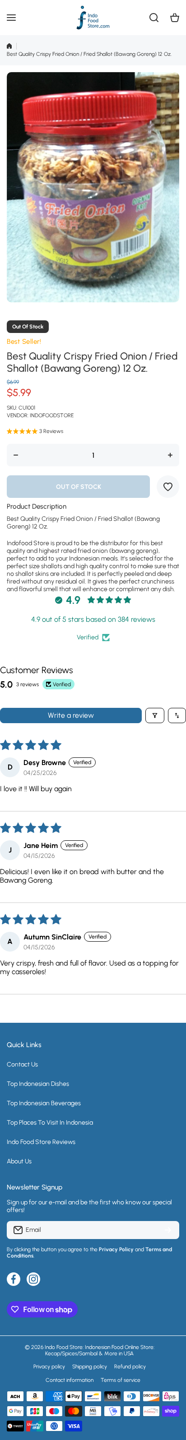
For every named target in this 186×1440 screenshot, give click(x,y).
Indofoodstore (52, 415)
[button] (174, 17)
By (10, 1249)
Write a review (71, 715)
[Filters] (154, 715)
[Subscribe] (168, 1230)
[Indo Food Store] (93, 17)
